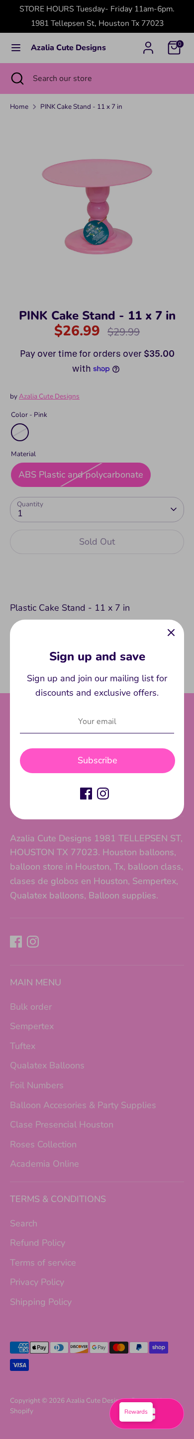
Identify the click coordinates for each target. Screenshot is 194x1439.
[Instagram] (103, 793)
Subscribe (97, 760)
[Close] (171, 632)
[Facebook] (86, 793)
